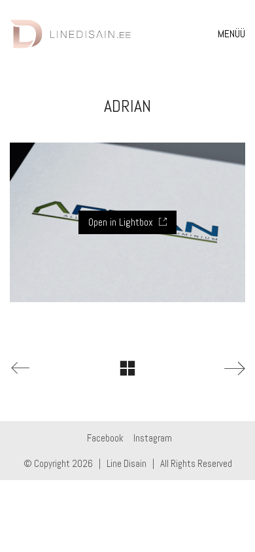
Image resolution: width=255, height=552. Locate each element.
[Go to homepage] (71, 34)
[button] (231, 34)
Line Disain (126, 463)
